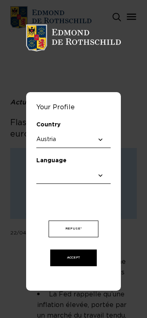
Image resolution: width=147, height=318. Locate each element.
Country (48, 125)
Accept (73, 257)
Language (51, 160)
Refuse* (73, 228)
